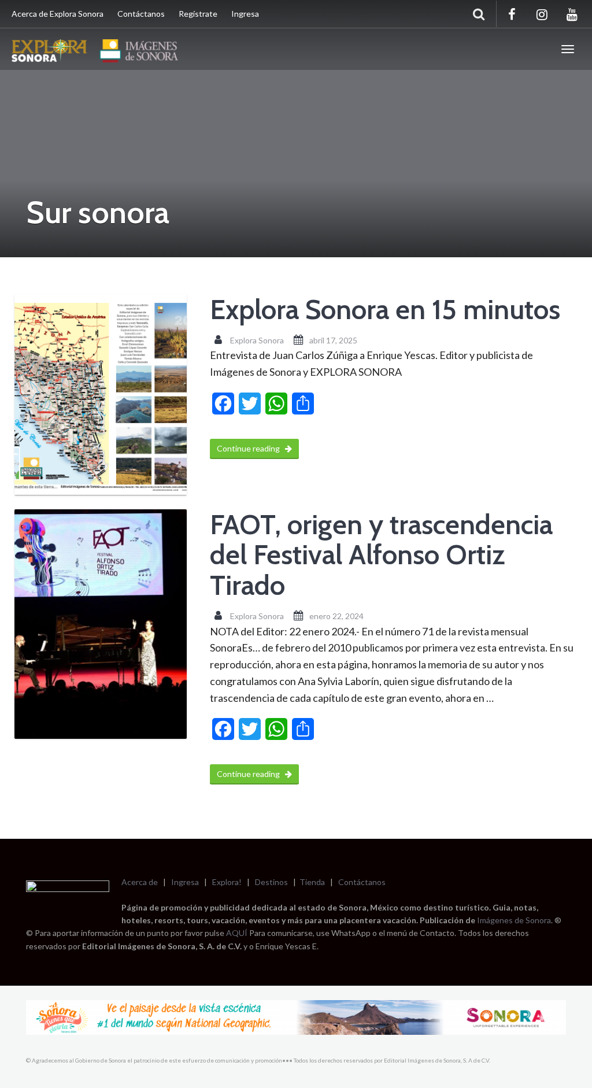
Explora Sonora (257, 340)
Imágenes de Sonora (514, 920)
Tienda (312, 882)
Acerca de (139, 882)
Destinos (271, 882)
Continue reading (249, 448)
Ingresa (245, 13)
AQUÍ (237, 933)
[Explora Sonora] (97, 49)
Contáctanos (141, 13)
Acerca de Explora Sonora (57, 13)
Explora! (227, 882)
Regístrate (198, 13)
